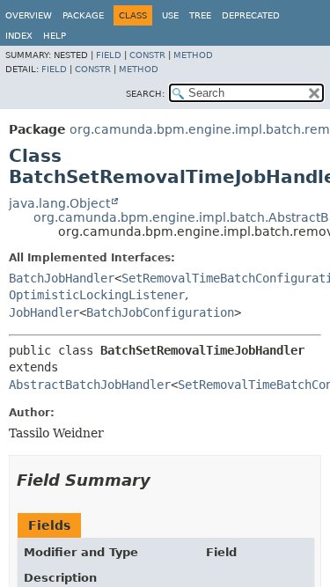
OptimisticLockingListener (97, 295)
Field (108, 55)
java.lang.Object (59, 203)
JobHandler (44, 312)
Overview (28, 15)
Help (54, 35)
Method (193, 55)
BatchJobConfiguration (160, 312)
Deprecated (251, 15)
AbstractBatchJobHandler (90, 385)
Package (83, 15)
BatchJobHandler (61, 278)
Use (170, 15)
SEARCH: (145, 94)
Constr (147, 55)
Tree (200, 15)
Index (19, 35)
